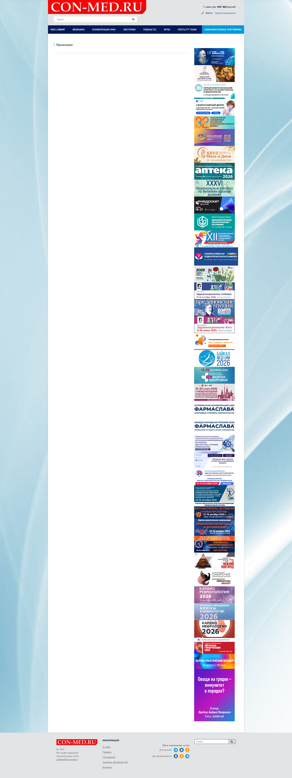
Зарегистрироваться (225, 13)
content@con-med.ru (67, 759)
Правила (107, 752)
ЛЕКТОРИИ (129, 29)
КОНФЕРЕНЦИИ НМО (104, 29)
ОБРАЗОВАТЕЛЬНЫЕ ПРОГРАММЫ (222, 29)
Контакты (107, 767)
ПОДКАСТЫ (149, 29)
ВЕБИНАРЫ (79, 29)
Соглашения (109, 757)
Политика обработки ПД (115, 762)
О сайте (107, 746)
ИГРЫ (167, 29)
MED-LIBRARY (58, 29)
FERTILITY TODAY (187, 29)
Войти (209, 13)
